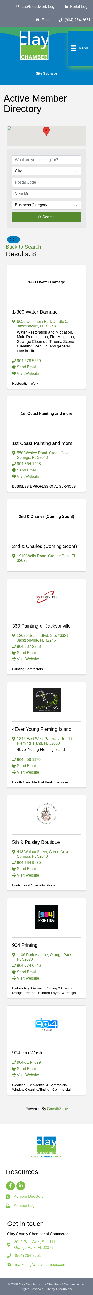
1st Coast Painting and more (42, 443)
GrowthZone (57, 1109)
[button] (46, 131)
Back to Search (23, 247)
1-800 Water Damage (35, 311)
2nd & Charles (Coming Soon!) (44, 546)
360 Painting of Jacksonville (41, 626)
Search (48, 217)
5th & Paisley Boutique (36, 842)
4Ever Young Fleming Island (41, 729)
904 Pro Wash (27, 1052)
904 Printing (24, 945)
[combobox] (46, 171)
